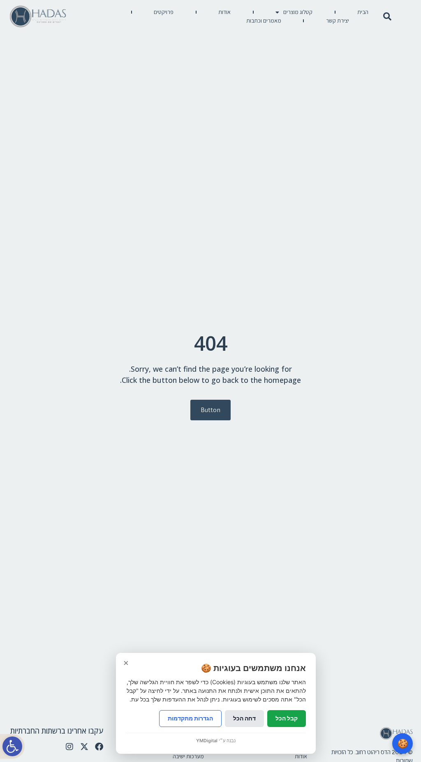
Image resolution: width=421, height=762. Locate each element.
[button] (12, 746)
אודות (224, 12)
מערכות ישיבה (188, 756)
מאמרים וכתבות (263, 20)
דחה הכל (244, 718)
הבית (362, 12)
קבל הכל (286, 718)
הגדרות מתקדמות (190, 718)
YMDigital (206, 740)
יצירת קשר (337, 20)
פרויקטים (163, 12)
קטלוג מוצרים (297, 12)
